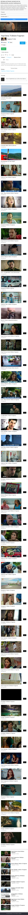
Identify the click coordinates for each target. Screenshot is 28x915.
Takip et (22, 43)
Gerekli (3, 12)
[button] (4, 30)
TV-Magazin (8, 57)
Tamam (14, 19)
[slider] (14, 28)
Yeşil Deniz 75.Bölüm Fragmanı (7, 71)
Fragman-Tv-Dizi (11, 39)
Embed (3, 48)
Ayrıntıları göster (4, 16)
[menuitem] (20, 30)
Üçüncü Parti (3, 14)
